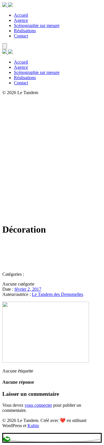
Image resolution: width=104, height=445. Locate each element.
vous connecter (38, 405)
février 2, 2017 (27, 289)
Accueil (21, 15)
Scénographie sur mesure (37, 25)
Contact (21, 35)
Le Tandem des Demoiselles (57, 294)
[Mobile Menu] (4, 46)
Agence (21, 20)
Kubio (33, 425)
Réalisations (25, 30)
